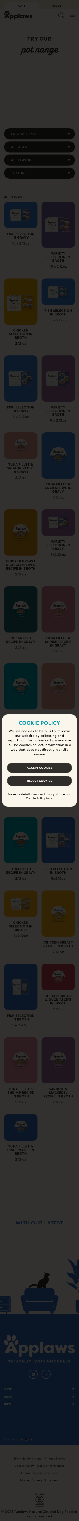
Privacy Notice (54, 794)
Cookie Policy (35, 798)
